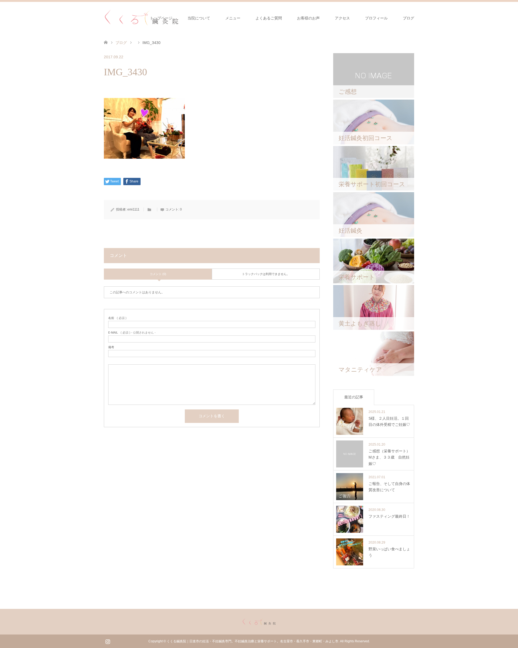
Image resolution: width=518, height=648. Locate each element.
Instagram (107, 641)
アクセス (342, 18)
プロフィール (376, 18)
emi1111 (133, 209)
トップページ (161, 18)
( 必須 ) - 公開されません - (132, 332)
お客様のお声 (308, 18)
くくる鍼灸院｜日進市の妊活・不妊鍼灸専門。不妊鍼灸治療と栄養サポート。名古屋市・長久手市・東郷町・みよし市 (252, 641)
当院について (199, 18)
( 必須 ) (117, 318)
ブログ (408, 18)
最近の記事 (353, 397)
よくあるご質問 (268, 18)
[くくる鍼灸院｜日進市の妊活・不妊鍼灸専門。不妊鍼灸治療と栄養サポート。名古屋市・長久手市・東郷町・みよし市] (141, 18)
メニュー (232, 18)
